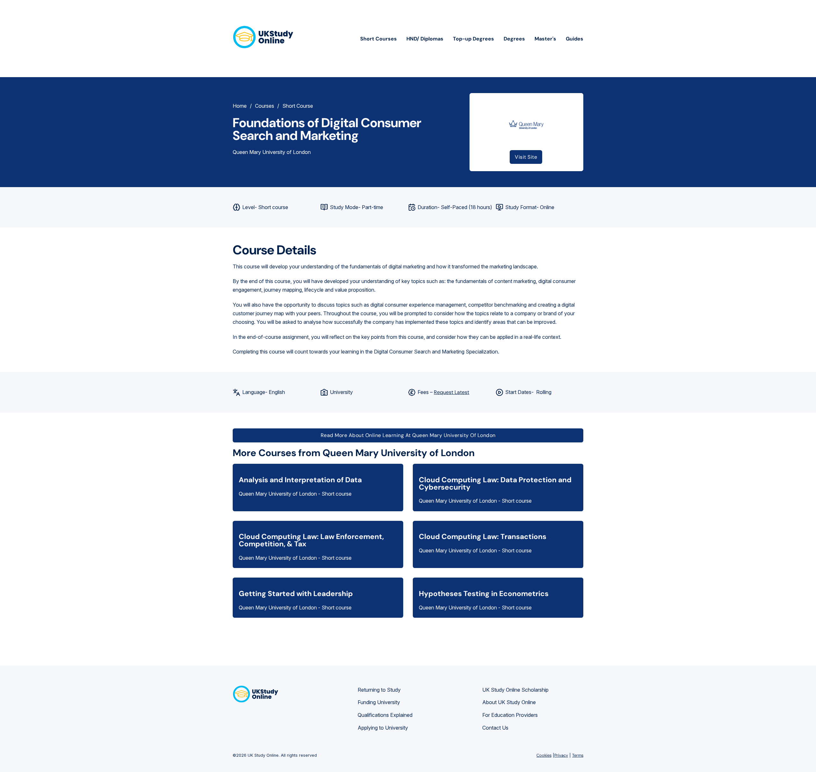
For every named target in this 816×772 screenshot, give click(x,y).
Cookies (543, 755)
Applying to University (383, 728)
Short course (297, 106)
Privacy (561, 755)
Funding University (379, 702)
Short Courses (378, 38)
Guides (574, 38)
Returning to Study (379, 690)
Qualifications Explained (385, 715)
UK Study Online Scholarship (515, 690)
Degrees (514, 38)
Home (240, 106)
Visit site (526, 157)
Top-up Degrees (473, 38)
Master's (545, 38)
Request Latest (451, 392)
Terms (577, 755)
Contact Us (495, 728)
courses (264, 106)
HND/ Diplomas (424, 38)
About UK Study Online (509, 702)
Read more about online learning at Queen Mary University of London (408, 435)
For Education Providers (510, 715)
